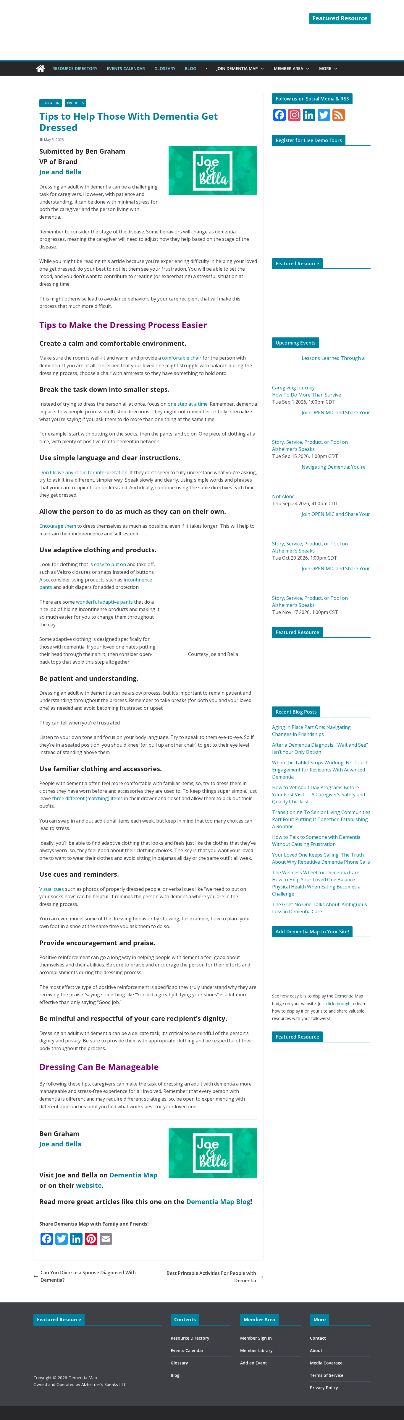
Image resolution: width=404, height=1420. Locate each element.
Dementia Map (133, 1174)
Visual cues (51, 889)
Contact (318, 1338)
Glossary (179, 1363)
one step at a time (188, 404)
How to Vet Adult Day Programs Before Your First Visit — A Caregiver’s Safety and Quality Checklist (318, 794)
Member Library (256, 1350)
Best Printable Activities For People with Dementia (211, 1277)
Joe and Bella (60, 171)
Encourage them (57, 526)
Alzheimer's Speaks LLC (104, 1384)
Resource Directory (190, 1338)
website (89, 1185)
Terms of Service (326, 1375)
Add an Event (253, 1363)
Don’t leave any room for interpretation (83, 472)
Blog (175, 1375)
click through (338, 1003)
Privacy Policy (324, 1387)
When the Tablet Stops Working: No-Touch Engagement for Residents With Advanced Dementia (320, 769)
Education (50, 103)
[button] (261, 68)
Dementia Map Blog (218, 1201)
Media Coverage (326, 1363)
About (316, 1350)
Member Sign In (256, 1338)
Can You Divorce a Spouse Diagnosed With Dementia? (88, 1276)
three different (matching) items (87, 798)
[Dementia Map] (40, 68)
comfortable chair (181, 358)
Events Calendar (187, 1350)
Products (75, 103)
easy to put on (110, 564)
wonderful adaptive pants (104, 602)
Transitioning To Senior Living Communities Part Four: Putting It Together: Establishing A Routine (321, 819)
